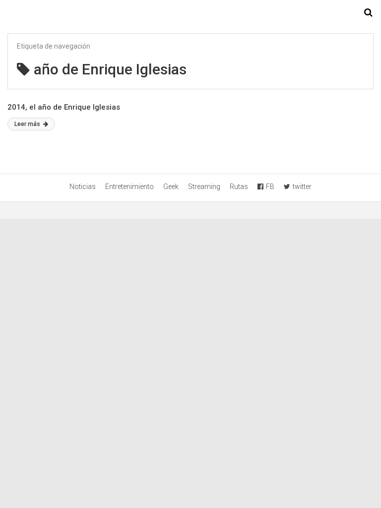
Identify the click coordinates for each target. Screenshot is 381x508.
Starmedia (190, 13)
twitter (302, 186)
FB (270, 186)
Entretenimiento (129, 186)
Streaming (204, 186)
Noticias (82, 186)
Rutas (239, 186)
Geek (171, 186)
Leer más (28, 124)
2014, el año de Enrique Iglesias (63, 107)
